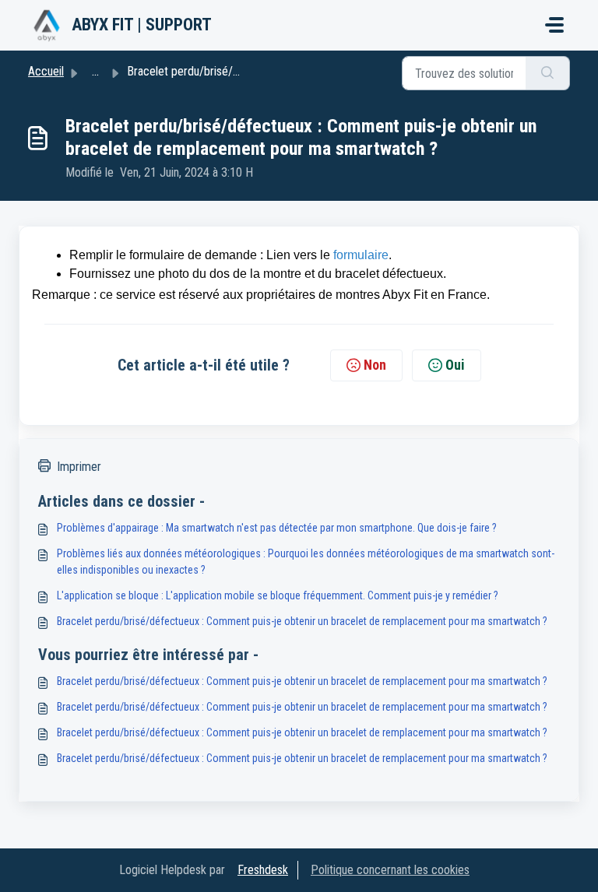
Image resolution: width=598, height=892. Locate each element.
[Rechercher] (548, 73)
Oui (455, 364)
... (95, 71)
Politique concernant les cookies (390, 869)
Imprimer (79, 466)
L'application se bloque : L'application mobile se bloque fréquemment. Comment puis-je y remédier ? (277, 595)
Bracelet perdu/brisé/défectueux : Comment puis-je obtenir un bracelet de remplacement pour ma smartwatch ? (302, 621)
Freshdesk (262, 869)
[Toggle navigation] (554, 25)
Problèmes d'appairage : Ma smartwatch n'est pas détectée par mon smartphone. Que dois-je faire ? (277, 528)
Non (375, 364)
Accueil (46, 71)
